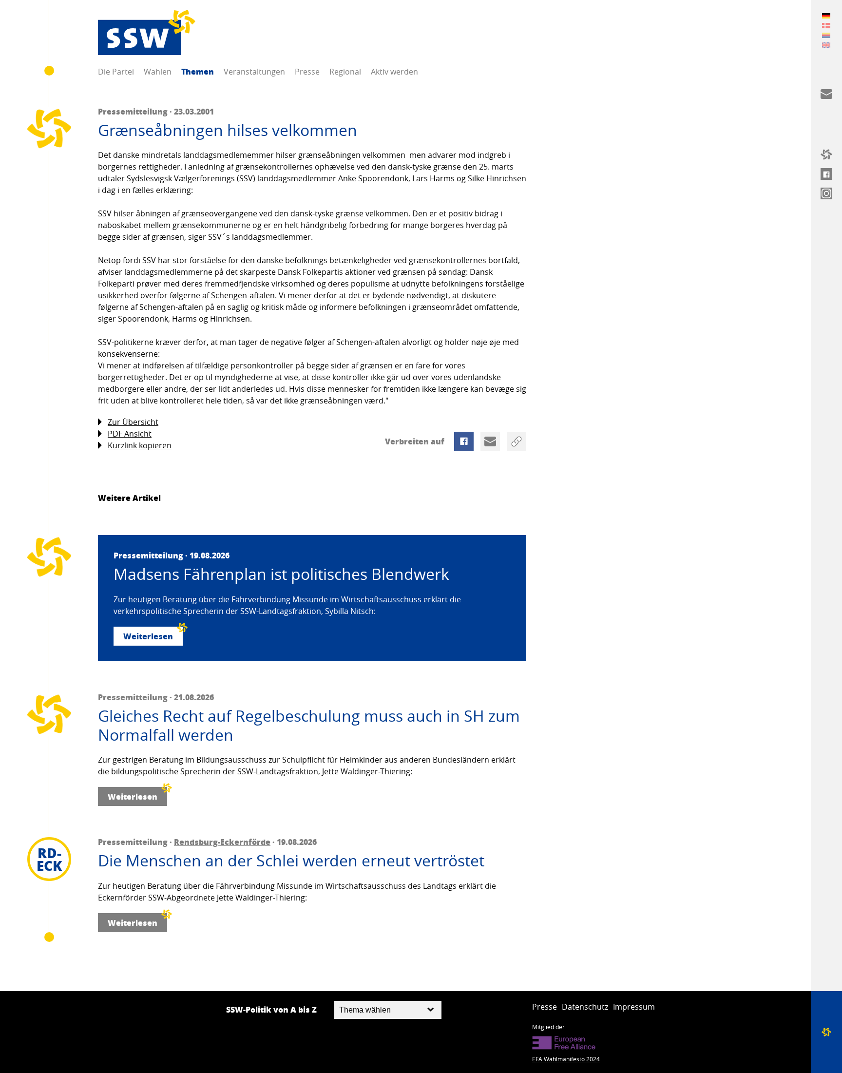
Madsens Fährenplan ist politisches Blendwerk (281, 574)
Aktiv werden (394, 71)
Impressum (634, 1006)
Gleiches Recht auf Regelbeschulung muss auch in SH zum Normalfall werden (309, 725)
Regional (345, 71)
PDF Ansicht (130, 433)
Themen (197, 71)
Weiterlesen (148, 636)
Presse (307, 71)
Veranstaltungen (254, 71)
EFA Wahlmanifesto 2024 (566, 1059)
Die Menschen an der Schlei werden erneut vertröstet (291, 860)
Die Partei (116, 71)
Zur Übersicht (133, 422)
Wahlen (158, 71)
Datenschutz (585, 1006)
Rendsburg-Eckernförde (222, 841)
